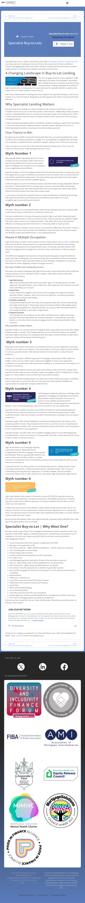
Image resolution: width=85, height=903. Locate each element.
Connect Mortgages (31, 883)
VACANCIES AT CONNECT (59, 895)
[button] (67, 2)
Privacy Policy (43, 895)
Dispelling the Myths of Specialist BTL (63, 61)
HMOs (66, 242)
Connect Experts (13, 883)
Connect (19, 635)
